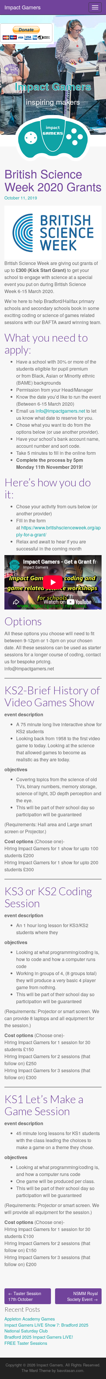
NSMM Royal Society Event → (82, 1296)
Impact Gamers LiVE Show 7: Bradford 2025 (46, 1325)
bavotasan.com (70, 1370)
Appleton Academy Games (29, 1319)
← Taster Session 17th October (24, 1296)
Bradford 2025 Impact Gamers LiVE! (38, 1337)
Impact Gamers (22, 7)
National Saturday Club (26, 1331)
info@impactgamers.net (60, 410)
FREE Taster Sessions (25, 1343)
